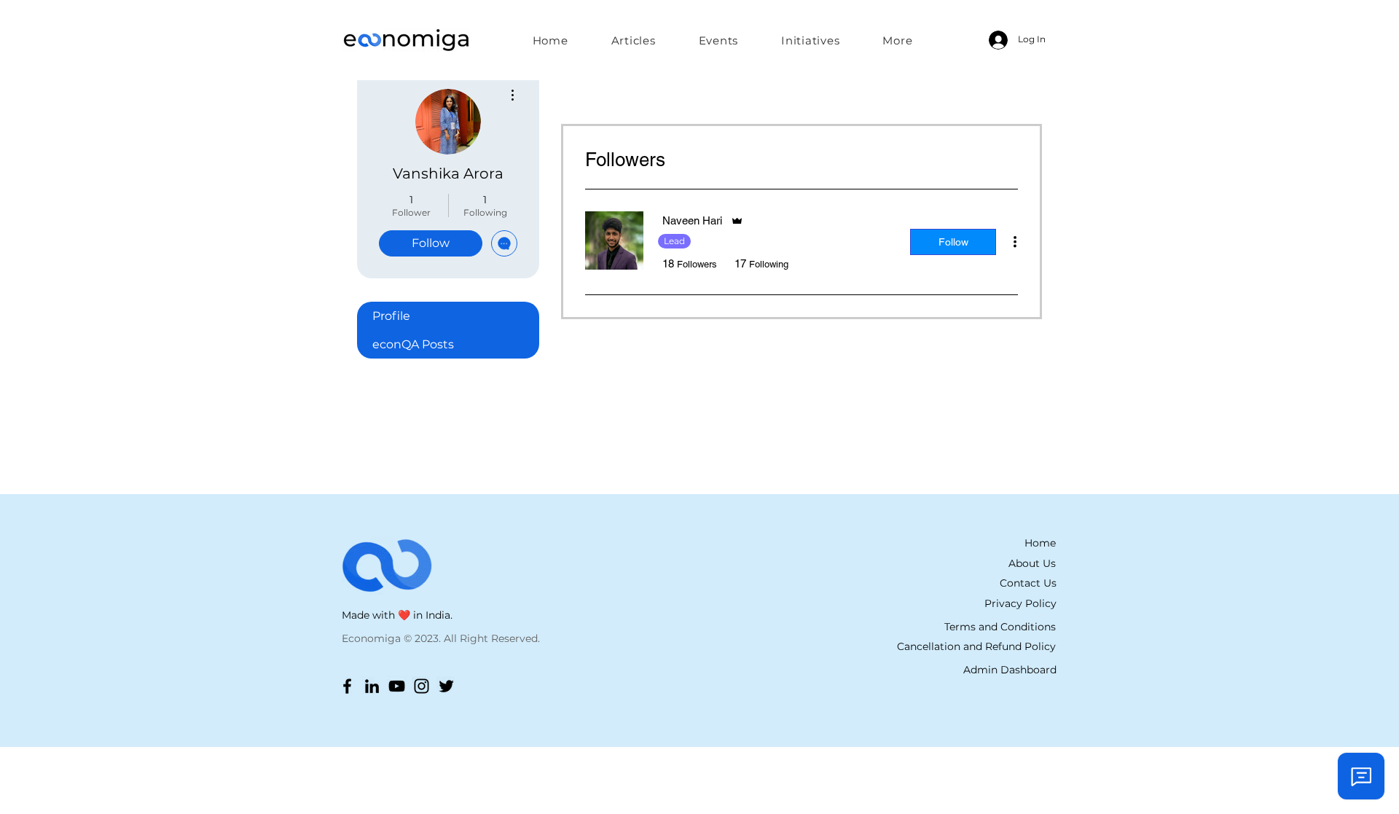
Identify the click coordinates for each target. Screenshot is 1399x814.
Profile (391, 316)
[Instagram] (421, 686)
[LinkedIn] (372, 686)
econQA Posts (413, 344)
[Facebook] (347, 686)
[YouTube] (397, 686)
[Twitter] (446, 686)
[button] (810, 40)
